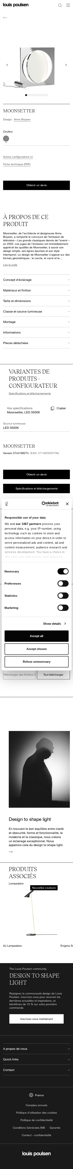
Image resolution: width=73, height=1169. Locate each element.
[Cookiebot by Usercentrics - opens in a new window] (43, 504)
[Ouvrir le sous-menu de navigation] (67, 7)
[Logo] (15, 7)
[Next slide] (66, 65)
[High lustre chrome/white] (6, 139)
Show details (52, 623)
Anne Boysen (22, 119)
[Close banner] (67, 504)
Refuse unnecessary (36, 661)
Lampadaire (16, 883)
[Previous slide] (7, 65)
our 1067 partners (28, 523)
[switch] (63, 583)
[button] (26, 95)
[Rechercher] (60, 5)
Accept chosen (36, 649)
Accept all (36, 636)
